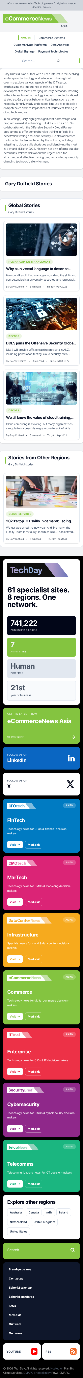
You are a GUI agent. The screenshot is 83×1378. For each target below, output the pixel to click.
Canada (34, 1212)
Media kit (34, 844)
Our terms (15, 1333)
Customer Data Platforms (30, 44)
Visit (13, 844)
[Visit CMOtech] (29, 863)
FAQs (12, 1305)
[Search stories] (72, 1250)
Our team (15, 1324)
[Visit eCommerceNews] (29, 977)
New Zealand (18, 1222)
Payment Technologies (53, 51)
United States (18, 1231)
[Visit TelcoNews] (29, 1147)
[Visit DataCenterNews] (29, 920)
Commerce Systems (51, 38)
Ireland (63, 1212)
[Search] (58, 60)
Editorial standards (21, 1296)
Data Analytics (60, 44)
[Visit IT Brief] (29, 1035)
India (49, 1212)
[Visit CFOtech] (29, 806)
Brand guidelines (20, 1269)
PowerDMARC (60, 1372)
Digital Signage (24, 51)
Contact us (16, 1278)
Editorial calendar (20, 1287)
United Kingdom (44, 1222)
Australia (16, 1212)
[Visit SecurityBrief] (29, 1090)
